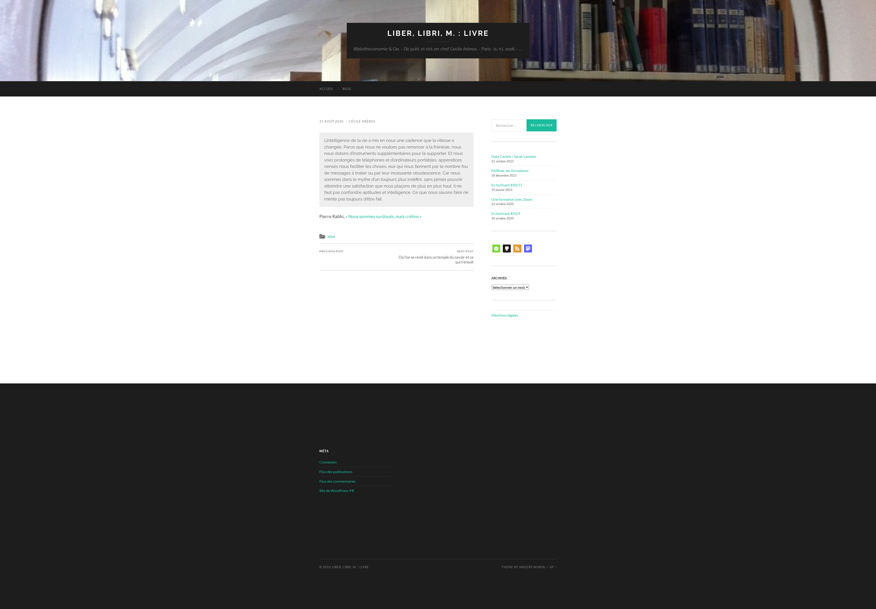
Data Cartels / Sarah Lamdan (513, 156)
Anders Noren (532, 567)
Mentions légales (504, 315)
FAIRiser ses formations (510, 170)
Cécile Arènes (362, 121)
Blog (347, 89)
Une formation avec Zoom (511, 199)
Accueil (326, 89)
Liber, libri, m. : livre (438, 33)
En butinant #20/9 (505, 213)
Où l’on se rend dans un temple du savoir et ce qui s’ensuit (436, 257)
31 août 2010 (331, 121)
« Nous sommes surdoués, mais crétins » (383, 216)
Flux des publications (335, 471)
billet (331, 236)
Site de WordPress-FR (336, 490)
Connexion (328, 462)
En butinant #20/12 (506, 185)
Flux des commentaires (337, 481)
